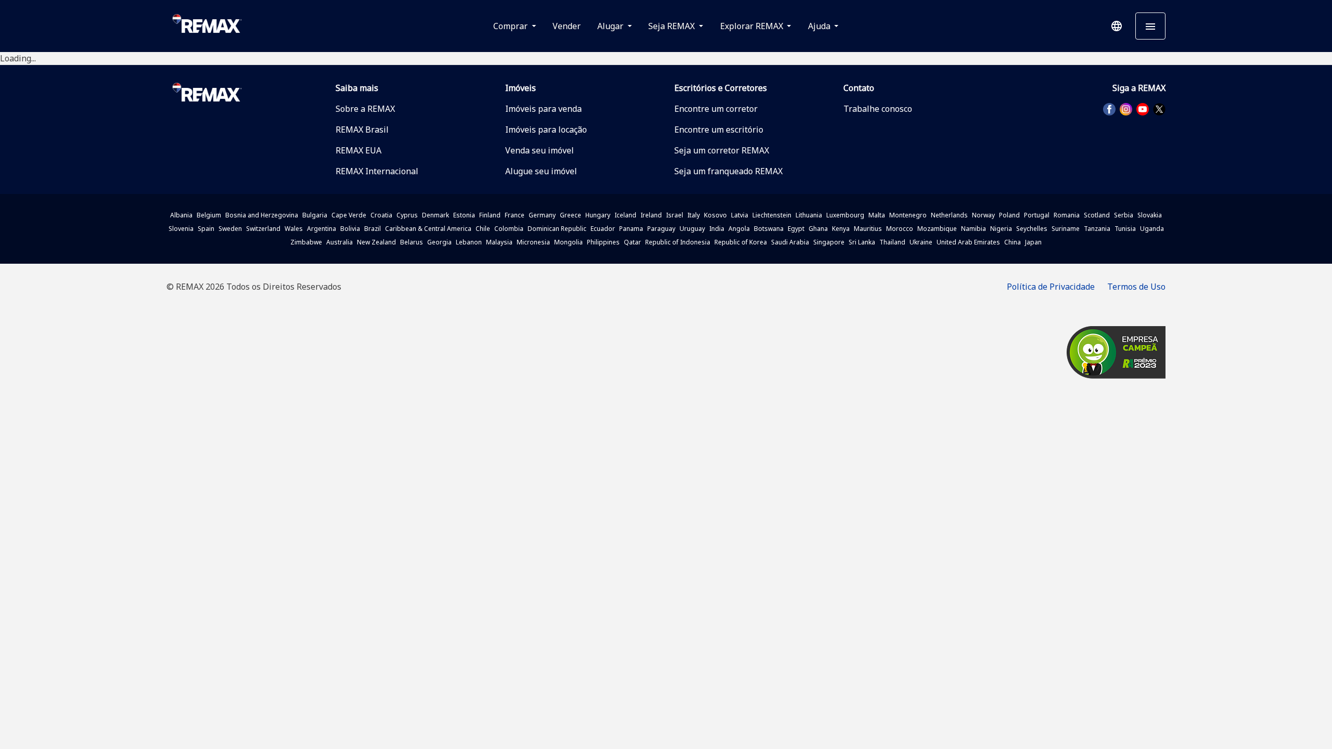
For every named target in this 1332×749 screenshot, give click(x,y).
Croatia (381, 215)
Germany (542, 215)
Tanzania (1097, 228)
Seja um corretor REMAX (721, 150)
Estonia (464, 215)
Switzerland (263, 228)
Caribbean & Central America (428, 228)
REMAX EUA (358, 150)
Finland (490, 215)
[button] (1116, 26)
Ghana (818, 228)
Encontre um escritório (718, 129)
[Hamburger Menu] (1150, 26)
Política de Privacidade (1051, 286)
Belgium (209, 215)
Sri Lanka (862, 242)
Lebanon (469, 242)
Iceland (625, 215)
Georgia (439, 242)
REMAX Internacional (377, 171)
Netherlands (949, 215)
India (716, 228)
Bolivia (350, 228)
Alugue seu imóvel (541, 171)
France (514, 215)
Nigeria (1001, 228)
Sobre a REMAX (365, 108)
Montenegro (908, 215)
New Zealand (376, 242)
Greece (570, 215)
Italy (693, 215)
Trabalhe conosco (877, 108)
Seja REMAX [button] (672, 26)
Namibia (973, 228)
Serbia (1123, 215)
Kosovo (715, 215)
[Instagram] (1126, 109)
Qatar (632, 242)
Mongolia (568, 242)
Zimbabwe (306, 242)
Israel (674, 215)
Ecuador (603, 228)
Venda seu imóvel (539, 150)
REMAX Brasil (362, 129)
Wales (294, 228)
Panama (631, 228)
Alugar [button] (611, 26)
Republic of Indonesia (677, 242)
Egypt (796, 228)
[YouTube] (1142, 109)
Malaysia (499, 242)
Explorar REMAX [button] (752, 26)
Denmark (435, 215)
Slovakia (1149, 215)
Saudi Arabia (790, 242)
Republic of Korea (740, 242)
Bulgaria (314, 215)
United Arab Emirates (968, 242)
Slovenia (181, 228)
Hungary (597, 215)
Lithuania (809, 215)
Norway (983, 215)
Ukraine (921, 242)
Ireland (651, 215)
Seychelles (1031, 228)
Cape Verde (348, 215)
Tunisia (1125, 228)
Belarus (411, 242)
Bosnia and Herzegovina (261, 215)
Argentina (321, 228)
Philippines (603, 242)
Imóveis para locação (546, 129)
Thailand (892, 242)
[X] (1159, 109)
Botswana (769, 228)
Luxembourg (845, 215)
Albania (181, 215)
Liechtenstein (771, 215)
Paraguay (661, 228)
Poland (1009, 215)
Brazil (372, 228)
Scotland (1097, 215)
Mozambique (937, 228)
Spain (206, 228)
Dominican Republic (557, 228)
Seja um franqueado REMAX (728, 171)
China (1012, 242)
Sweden (230, 228)
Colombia (508, 228)
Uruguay (692, 228)
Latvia (739, 215)
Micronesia (533, 242)
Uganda (1152, 228)
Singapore (828, 242)
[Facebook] (1109, 109)
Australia (339, 242)
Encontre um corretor (716, 108)
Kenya (841, 228)
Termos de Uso (1136, 286)
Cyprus (407, 215)
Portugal (1036, 215)
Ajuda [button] (820, 26)
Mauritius (868, 228)
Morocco (899, 228)
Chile (483, 228)
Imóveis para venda (543, 108)
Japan (1033, 242)
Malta (876, 215)
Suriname (1066, 228)
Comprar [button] (511, 26)
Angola (739, 228)
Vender (567, 26)
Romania (1067, 215)
